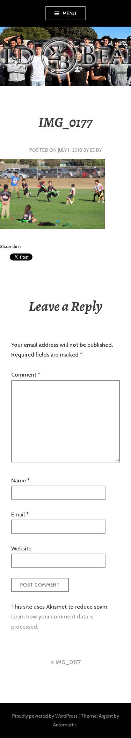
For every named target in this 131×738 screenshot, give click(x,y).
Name (20, 480)
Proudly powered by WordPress (45, 716)
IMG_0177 (68, 662)
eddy (96, 150)
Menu (70, 13)
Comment (25, 374)
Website (21, 548)
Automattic (65, 725)
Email (20, 514)
